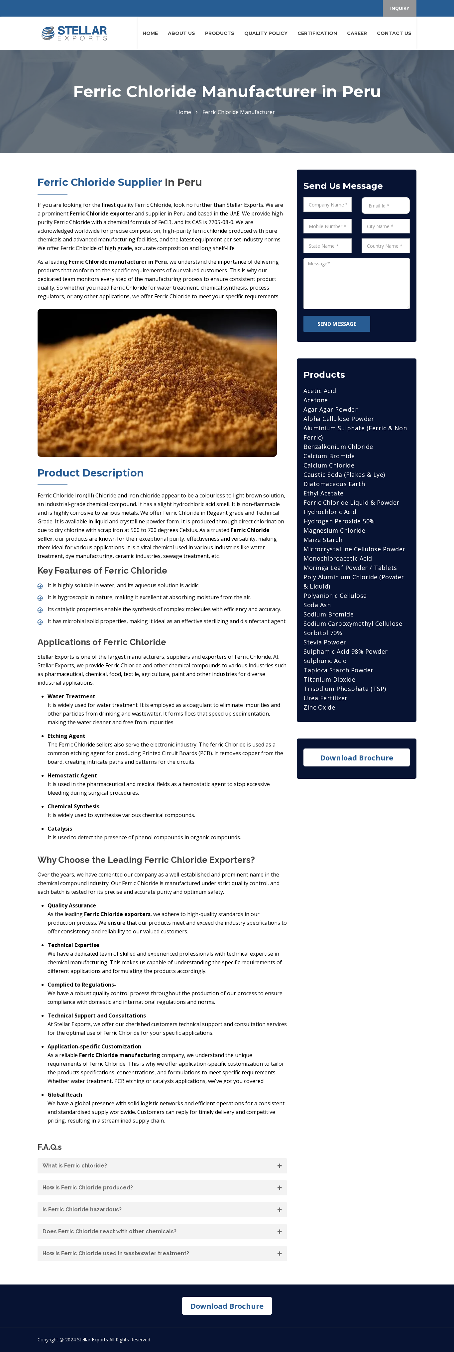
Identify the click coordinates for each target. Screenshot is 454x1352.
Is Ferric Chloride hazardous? (82, 1209)
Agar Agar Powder (330, 409)
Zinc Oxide (319, 707)
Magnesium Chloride (334, 530)
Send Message (336, 324)
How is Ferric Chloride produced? (88, 1187)
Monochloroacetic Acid (337, 558)
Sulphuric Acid (325, 661)
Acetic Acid (319, 391)
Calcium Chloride (328, 465)
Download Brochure (356, 757)
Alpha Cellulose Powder (338, 419)
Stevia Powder (324, 642)
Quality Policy (265, 33)
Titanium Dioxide (329, 679)
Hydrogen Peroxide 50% (339, 521)
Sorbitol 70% (322, 633)
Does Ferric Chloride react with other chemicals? (109, 1231)
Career (357, 33)
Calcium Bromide (329, 456)
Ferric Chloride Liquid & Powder (351, 502)
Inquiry (399, 8)
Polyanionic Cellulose (335, 596)
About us (181, 33)
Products (219, 33)
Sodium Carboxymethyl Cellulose (352, 623)
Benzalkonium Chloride (338, 447)
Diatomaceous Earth (334, 484)
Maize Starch (322, 540)
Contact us (394, 33)
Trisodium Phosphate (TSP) (344, 689)
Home (150, 33)
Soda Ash (317, 605)
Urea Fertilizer (325, 698)
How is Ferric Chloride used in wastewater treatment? (116, 1253)
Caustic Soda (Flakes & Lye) (344, 474)
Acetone (315, 400)
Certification (317, 33)
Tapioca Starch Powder (338, 670)
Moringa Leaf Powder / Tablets (350, 568)
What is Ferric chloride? (75, 1165)
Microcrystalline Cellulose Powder (354, 549)
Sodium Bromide (328, 614)
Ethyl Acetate (323, 493)
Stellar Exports (92, 1339)
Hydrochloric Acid (330, 512)
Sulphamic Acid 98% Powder (345, 651)
